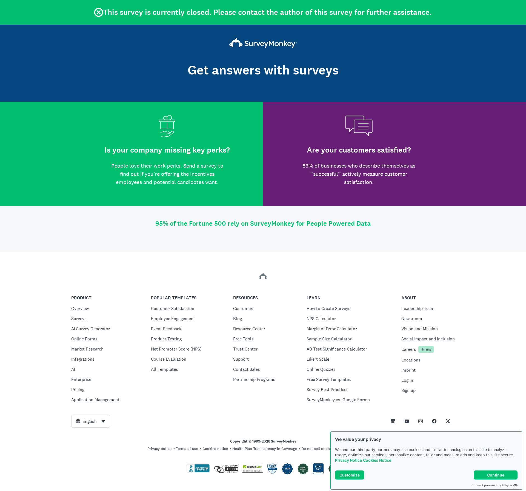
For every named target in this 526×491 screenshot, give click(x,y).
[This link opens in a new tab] (393, 421)
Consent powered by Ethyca (491, 485)
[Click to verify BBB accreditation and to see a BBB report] (198, 471)
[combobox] (90, 421)
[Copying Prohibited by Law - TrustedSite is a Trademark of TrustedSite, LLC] (252, 471)
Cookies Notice (377, 460)
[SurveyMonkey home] (263, 43)
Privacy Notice (348, 460)
